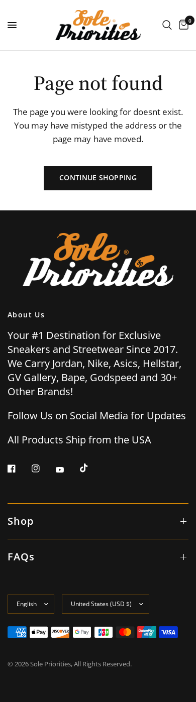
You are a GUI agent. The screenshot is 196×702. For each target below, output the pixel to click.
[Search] (167, 25)
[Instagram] (43, 468)
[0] (181, 25)
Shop (21, 521)
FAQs (21, 556)
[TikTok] (91, 468)
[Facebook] (19, 468)
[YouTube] (67, 469)
